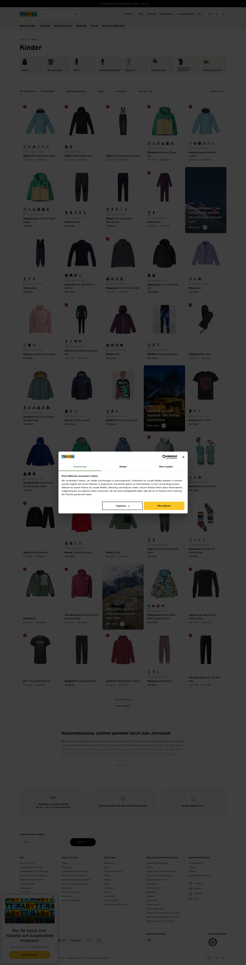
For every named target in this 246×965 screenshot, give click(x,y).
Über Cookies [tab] (166, 466)
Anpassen (121, 506)
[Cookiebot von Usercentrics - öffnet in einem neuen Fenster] (164, 457)
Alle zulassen (164, 506)
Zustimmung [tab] (80, 466)
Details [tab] (123, 466)
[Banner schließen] (183, 457)
